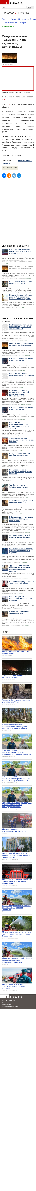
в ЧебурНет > (8, 26)
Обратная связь (6, 1002)
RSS (16, 1006)
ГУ (9, 104)
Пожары (22, 23)
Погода (32, 19)
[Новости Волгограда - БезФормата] (11, 2)
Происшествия (10, 23)
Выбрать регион (6, 1004)
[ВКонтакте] (4, 175)
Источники (23, 19)
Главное (5, 19)
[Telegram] (14, 175)
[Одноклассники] (9, 175)
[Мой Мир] (19, 175)
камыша (5, 100)
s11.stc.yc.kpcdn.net (10, 64)
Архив (13, 19)
